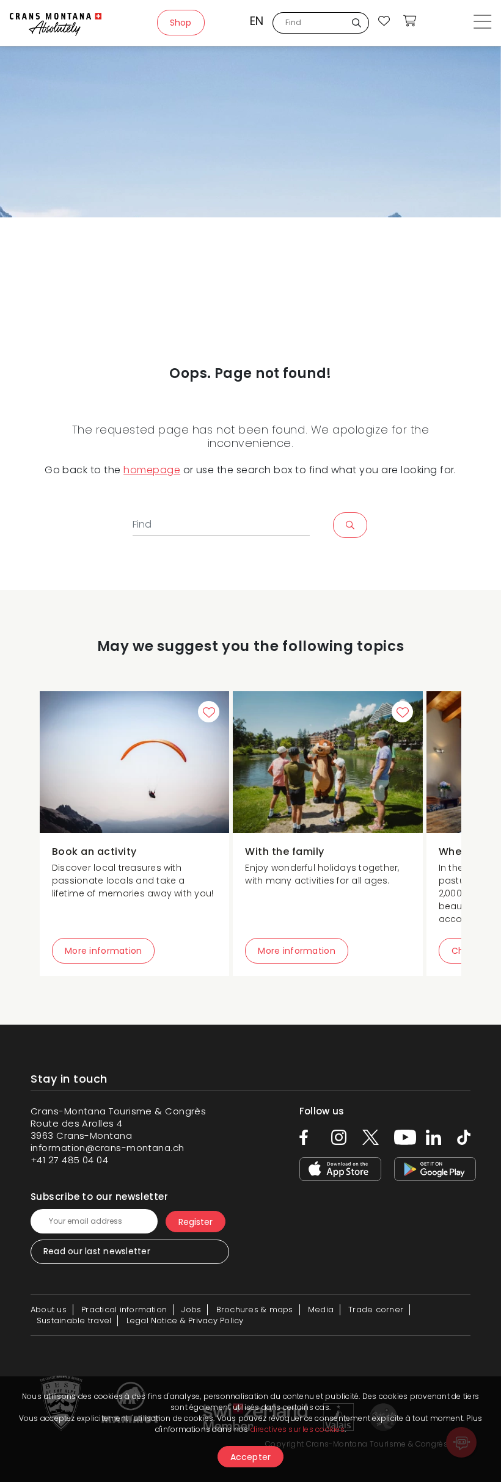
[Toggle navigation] (482, 22)
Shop (181, 22)
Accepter (250, 1457)
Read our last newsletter (96, 1251)
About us (49, 1309)
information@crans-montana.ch (108, 1147)
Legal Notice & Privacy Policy (185, 1320)
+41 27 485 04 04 (69, 1159)
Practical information (124, 1309)
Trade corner (375, 1309)
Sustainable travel (74, 1320)
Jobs (191, 1309)
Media (321, 1309)
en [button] (256, 21)
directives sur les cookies (297, 1429)
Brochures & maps (254, 1309)
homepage (151, 470)
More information (103, 951)
